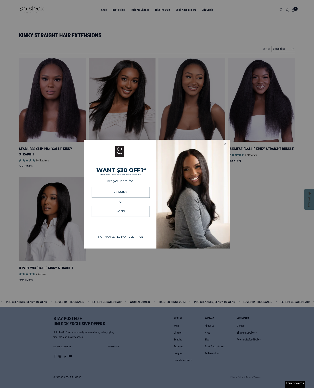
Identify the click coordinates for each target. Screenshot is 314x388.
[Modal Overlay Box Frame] (157, 194)
